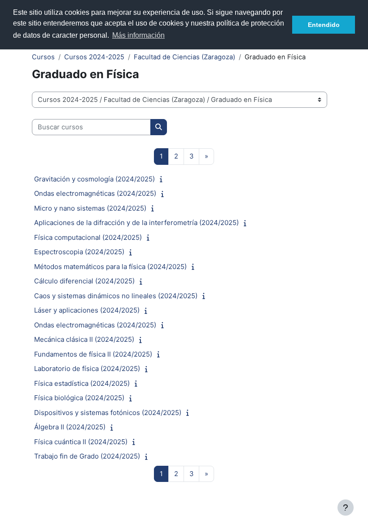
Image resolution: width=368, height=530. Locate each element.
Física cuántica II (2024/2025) (80, 441)
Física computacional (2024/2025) (88, 237)
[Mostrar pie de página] (345, 507)
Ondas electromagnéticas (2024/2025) (95, 193)
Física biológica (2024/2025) (79, 397)
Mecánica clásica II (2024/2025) (84, 339)
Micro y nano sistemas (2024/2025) (90, 208)
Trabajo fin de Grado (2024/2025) (87, 456)
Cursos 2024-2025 (94, 57)
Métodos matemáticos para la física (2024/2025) (110, 266)
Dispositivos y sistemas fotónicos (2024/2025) (107, 412)
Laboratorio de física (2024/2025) (87, 368)
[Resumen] (163, 179)
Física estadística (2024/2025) (82, 383)
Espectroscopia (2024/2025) (79, 251)
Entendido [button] (324, 24)
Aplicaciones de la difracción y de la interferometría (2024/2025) (136, 222)
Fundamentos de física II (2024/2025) (93, 354)
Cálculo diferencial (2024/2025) (84, 281)
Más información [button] (138, 35)
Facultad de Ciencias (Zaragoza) (184, 57)
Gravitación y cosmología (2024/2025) (94, 179)
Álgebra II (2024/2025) (69, 427)
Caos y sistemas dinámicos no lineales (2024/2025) (115, 296)
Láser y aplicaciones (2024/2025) (87, 310)
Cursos (43, 57)
